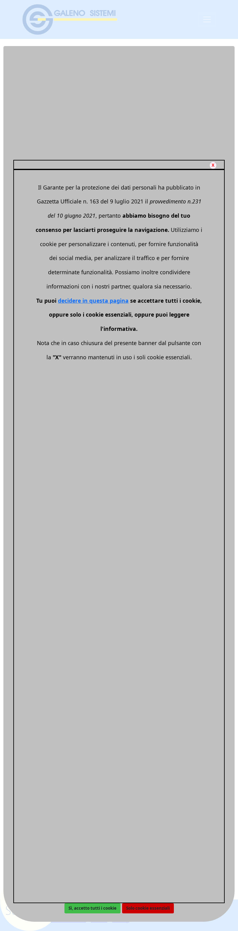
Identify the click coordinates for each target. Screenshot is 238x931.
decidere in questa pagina (93, 300)
